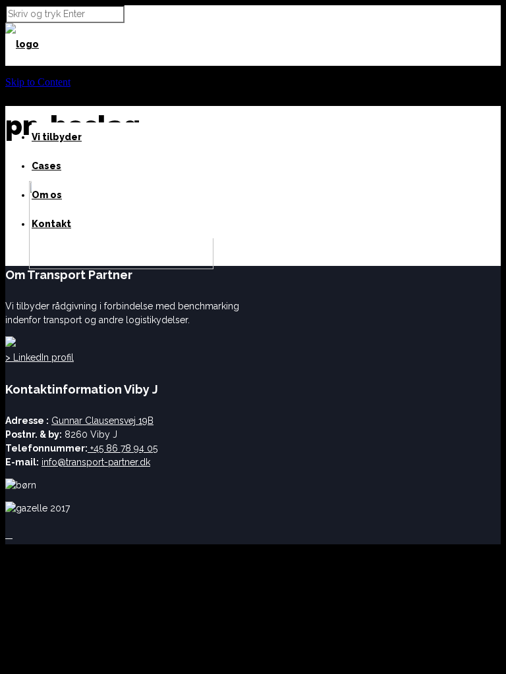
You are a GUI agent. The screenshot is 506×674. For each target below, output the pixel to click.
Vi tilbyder (57, 137)
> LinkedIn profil (39, 357)
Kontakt (51, 224)
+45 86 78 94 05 (122, 448)
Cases (46, 166)
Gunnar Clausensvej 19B (102, 420)
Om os (47, 195)
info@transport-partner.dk (96, 462)
